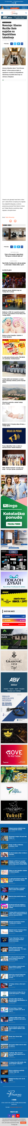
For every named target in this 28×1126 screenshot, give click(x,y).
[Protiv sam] (15, 221)
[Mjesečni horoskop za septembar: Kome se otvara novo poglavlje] (4, 889)
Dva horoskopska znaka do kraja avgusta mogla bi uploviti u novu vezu (17, 1028)
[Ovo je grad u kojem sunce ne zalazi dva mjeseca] (4, 1046)
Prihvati (23, 1122)
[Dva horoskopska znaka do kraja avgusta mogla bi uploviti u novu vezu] (4, 1028)
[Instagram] (13, 1116)
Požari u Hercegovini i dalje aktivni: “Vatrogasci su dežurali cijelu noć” (14, 255)
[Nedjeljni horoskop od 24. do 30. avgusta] (4, 1080)
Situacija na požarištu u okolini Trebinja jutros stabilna (12, 403)
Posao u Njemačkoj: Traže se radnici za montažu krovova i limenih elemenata (12, 446)
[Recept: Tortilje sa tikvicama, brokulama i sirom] (4, 846)
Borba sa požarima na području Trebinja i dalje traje (16, 1071)
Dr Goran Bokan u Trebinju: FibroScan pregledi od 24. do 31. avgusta (17, 1009)
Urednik (5, 40)
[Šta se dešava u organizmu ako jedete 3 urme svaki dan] (4, 968)
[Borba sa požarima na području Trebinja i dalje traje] (4, 1072)
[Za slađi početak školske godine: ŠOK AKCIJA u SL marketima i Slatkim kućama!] (4, 880)
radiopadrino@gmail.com (16, 1107)
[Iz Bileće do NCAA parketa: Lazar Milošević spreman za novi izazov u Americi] (4, 1019)
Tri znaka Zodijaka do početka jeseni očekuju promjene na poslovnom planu (17, 958)
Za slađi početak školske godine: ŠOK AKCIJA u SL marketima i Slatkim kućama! (13, 358)
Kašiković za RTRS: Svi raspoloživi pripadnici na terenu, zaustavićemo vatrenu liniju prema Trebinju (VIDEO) (14, 313)
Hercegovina (5, 22)
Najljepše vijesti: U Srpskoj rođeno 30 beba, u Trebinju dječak (13, 424)
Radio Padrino (9, 1)
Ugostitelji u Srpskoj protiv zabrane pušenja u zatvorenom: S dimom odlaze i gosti (14, 264)
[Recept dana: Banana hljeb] (4, 1038)
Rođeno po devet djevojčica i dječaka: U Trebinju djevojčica (12, 336)
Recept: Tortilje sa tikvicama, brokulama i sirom (16, 845)
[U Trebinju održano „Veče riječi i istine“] (4, 985)
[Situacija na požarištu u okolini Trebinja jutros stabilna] (4, 923)
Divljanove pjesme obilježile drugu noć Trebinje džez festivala (11, 291)
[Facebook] (9, 1116)
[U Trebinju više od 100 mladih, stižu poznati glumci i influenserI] (4, 1063)
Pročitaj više (14, 1124)
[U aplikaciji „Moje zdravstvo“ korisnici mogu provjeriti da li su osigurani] (4, 1054)
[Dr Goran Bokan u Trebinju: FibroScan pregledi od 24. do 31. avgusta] (4, 1009)
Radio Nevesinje (10, 217)
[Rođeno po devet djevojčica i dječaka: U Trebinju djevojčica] (4, 872)
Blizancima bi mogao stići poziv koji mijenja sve (18, 837)
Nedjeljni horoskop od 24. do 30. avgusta (17, 1079)
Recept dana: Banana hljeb (15, 1036)
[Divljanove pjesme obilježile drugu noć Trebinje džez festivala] (4, 829)
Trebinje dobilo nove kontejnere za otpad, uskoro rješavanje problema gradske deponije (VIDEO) (13, 380)
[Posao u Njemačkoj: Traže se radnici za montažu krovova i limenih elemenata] (4, 939)
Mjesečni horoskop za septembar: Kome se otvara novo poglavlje (17, 888)
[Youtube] (18, 1116)
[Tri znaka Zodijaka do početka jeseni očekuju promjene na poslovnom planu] (4, 958)
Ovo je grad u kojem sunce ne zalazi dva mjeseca (17, 1045)
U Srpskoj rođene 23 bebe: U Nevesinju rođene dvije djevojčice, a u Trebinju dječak (18, 1000)
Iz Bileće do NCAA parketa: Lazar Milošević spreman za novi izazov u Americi (17, 1019)
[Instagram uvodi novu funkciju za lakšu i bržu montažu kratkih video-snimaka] (4, 906)
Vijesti (9, 22)
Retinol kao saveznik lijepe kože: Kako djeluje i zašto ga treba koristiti (17, 976)
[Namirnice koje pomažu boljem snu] (4, 898)
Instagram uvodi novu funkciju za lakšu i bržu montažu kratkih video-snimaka (17, 906)
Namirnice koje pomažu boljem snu (17, 896)
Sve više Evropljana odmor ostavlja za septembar (18, 853)
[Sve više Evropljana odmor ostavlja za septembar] (4, 854)
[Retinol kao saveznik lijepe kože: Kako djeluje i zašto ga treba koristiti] (4, 976)
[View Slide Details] (14, 17)
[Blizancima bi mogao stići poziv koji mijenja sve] (4, 838)
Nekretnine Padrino (19, 1)
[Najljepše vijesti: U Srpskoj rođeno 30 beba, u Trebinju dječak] (4, 931)
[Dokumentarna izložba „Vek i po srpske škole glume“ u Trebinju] (4, 993)
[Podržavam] (10, 221)
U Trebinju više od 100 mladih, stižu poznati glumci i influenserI (17, 1062)
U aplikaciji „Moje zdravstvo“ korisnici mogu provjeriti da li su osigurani (17, 1054)
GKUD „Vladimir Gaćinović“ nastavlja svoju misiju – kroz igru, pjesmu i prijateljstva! (12, 468)
